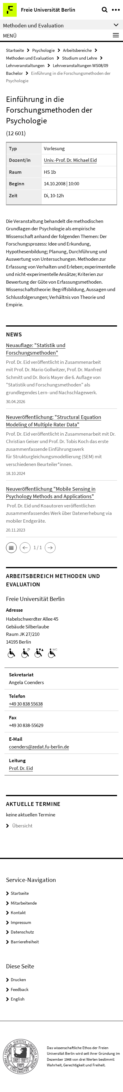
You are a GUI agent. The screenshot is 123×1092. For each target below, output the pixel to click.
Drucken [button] (18, 979)
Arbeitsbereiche (77, 50)
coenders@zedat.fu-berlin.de (39, 746)
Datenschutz (22, 932)
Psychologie (43, 50)
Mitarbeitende (24, 903)
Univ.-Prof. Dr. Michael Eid (70, 160)
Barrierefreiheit (25, 942)
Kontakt (18, 912)
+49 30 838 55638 (26, 703)
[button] (11, 548)
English (17, 999)
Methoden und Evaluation (30, 58)
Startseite (15, 50)
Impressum (21, 922)
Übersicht (22, 825)
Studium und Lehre (79, 58)
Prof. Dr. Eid (21, 768)
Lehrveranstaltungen (25, 65)
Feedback (19, 989)
